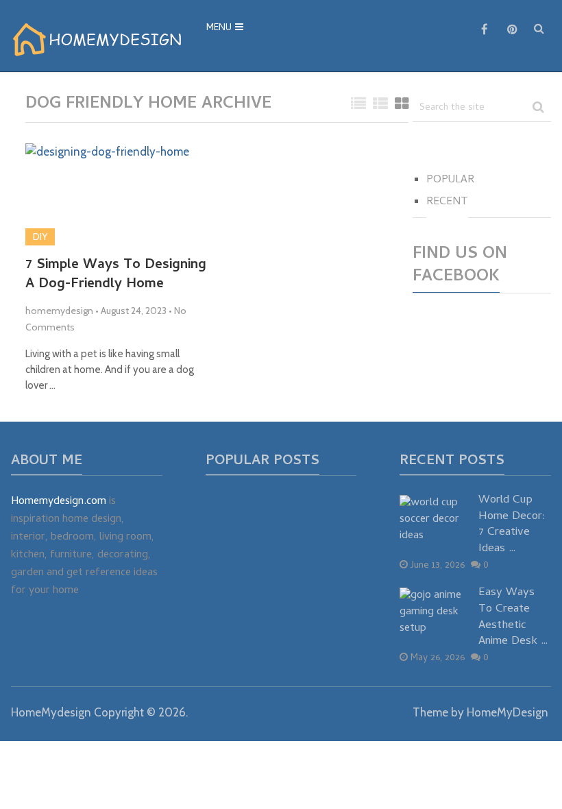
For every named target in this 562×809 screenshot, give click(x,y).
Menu (219, 28)
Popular (450, 180)
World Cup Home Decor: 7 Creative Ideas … (512, 525)
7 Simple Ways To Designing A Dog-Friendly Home (115, 275)
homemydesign (59, 310)
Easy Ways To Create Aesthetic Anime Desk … (513, 618)
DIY (40, 236)
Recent (447, 202)
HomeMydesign (51, 712)
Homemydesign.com (58, 502)
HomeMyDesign (507, 712)
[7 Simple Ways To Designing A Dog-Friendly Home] (107, 194)
